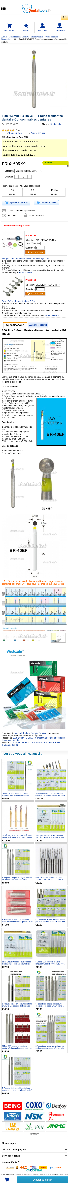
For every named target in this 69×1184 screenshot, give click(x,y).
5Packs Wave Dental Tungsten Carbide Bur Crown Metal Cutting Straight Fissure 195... (15, 795)
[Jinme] (56, 1126)
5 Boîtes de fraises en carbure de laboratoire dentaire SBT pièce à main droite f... (17, 922)
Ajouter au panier (42, 1179)
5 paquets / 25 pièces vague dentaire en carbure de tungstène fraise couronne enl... (17, 880)
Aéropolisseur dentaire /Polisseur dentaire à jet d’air (25, 258)
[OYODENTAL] (56, 1167)
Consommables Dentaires (19, 37)
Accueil (4, 37)
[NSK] (34, 1116)
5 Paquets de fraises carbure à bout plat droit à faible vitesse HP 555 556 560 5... (50, 922)
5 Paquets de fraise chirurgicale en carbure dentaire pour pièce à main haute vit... (50, 1048)
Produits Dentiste (38, 733)
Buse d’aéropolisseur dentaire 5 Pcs (18, 301)
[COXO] (34, 1106)
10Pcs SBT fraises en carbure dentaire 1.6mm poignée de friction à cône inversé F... (16, 1048)
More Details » (25, 273)
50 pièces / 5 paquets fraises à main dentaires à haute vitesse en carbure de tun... (17, 837)
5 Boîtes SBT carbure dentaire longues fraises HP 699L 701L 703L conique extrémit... (50, 964)
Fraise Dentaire (37, 37)
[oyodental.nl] (34, 1170)
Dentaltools (55, 124)
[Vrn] (34, 1126)
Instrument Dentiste (31, 1175)
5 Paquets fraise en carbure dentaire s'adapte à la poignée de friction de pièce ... (17, 1006)
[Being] (12, 1106)
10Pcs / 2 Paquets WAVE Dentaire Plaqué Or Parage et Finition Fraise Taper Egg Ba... (50, 837)
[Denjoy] (56, 1106)
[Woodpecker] (56, 1116)
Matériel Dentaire (22, 733)
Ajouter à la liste (38, 133)
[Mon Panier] (7, 1181)
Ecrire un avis (15, 133)
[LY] (12, 1126)
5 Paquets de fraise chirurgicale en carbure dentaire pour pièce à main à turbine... (17, 1090)
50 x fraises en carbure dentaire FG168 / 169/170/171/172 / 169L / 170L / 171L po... (49, 880)
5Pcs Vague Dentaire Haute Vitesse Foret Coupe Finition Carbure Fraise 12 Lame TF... (16, 964)
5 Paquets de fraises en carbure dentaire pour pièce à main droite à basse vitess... (49, 1006)
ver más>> (34, 1134)
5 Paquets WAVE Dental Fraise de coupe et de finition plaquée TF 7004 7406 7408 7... (50, 795)
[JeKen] (12, 1116)
